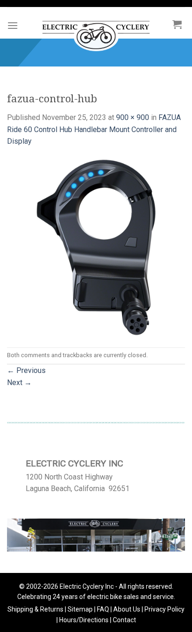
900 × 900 (132, 117)
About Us (126, 609)
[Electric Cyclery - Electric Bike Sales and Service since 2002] (95, 31)
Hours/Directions (84, 620)
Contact (124, 620)
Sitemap (80, 609)
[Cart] (177, 24)
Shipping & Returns (35, 609)
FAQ (103, 609)
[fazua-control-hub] (96, 246)
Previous (26, 370)
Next (19, 382)
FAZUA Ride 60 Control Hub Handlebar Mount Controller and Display (94, 129)
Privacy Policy (164, 609)
